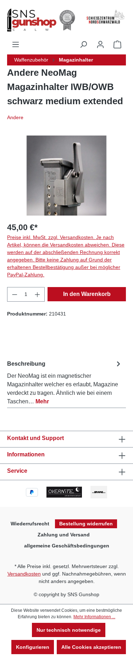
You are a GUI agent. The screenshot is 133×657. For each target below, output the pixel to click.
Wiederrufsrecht (30, 523)
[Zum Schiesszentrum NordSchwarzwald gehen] (105, 17)
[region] (66, 176)
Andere (15, 117)
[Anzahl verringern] (14, 294)
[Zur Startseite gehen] (39, 20)
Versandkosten (24, 574)
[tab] (64, 381)
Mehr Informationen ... (94, 616)
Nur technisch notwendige (69, 630)
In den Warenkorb (87, 294)
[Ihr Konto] (100, 44)
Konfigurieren (32, 647)
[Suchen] (83, 44)
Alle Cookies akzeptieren (91, 647)
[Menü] (15, 44)
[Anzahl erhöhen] (37, 294)
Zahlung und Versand (64, 534)
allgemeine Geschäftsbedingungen (66, 546)
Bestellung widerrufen (86, 523)
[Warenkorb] (117, 44)
